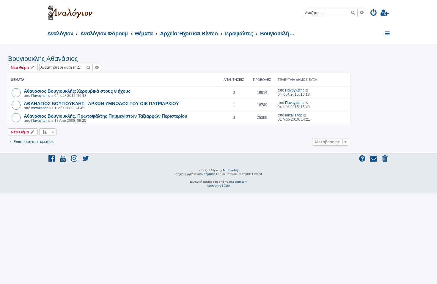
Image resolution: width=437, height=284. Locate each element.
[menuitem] (373, 13)
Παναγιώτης (41, 96)
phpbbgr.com (238, 181)
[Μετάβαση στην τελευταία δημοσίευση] (307, 90)
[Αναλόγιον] (70, 12)
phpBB (208, 174)
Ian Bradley (231, 170)
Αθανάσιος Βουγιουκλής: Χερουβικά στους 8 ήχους (77, 91)
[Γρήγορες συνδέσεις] (387, 34)
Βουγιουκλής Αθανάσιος (43, 58)
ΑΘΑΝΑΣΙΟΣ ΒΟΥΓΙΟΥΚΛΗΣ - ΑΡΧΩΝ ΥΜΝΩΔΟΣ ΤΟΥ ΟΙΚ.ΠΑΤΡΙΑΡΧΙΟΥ (101, 103)
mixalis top (39, 108)
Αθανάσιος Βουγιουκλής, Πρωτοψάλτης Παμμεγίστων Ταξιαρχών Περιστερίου (105, 116)
